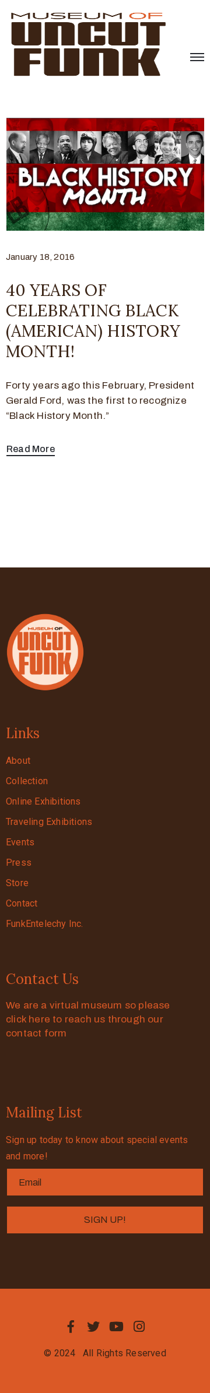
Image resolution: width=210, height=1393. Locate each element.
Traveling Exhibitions (49, 821)
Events (20, 842)
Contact (21, 903)
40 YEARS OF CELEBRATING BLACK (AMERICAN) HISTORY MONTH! (93, 321)
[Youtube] (116, 1326)
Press (19, 862)
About (18, 760)
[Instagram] (139, 1326)
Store (17, 882)
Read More (30, 449)
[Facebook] (70, 1326)
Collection (27, 781)
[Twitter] (93, 1326)
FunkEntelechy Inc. (44, 923)
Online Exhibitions (43, 801)
